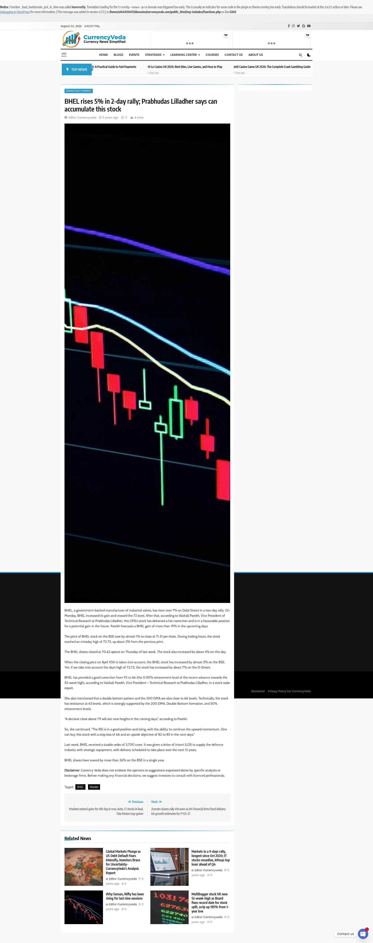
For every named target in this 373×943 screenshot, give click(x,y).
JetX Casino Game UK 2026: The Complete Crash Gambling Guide (227, 66)
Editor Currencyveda (82, 117)
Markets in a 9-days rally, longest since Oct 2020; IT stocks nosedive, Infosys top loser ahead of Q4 (211, 857)
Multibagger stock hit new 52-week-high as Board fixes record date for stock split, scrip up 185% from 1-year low (210, 902)
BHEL (80, 787)
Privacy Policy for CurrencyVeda (289, 691)
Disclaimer (258, 691)
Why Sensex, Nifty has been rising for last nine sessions (125, 896)
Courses (212, 55)
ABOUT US (255, 55)
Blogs (118, 55)
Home (103, 55)
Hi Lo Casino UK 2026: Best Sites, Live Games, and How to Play (140, 66)
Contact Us (234, 55)
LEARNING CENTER (183, 55)
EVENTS (134, 55)
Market (94, 787)
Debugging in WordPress (15, 12)
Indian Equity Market (78, 90)
